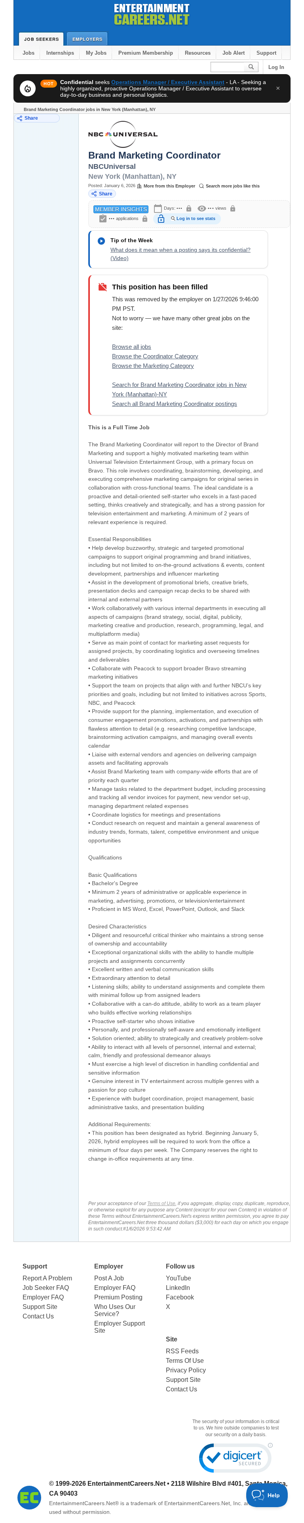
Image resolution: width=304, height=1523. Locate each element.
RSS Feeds (182, 1351)
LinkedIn (178, 1287)
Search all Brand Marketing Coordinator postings (174, 403)
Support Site (40, 1306)
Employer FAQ (43, 1297)
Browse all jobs (131, 346)
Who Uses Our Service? (114, 1310)
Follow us (180, 1266)
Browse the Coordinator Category (155, 356)
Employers (87, 39)
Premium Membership (145, 53)
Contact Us (38, 1316)
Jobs (28, 53)
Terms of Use (161, 1203)
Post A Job (109, 1278)
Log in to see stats (196, 218)
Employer (108, 1266)
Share (31, 118)
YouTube (178, 1278)
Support (266, 53)
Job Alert (233, 53)
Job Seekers (41, 39)
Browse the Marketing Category (153, 365)
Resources (198, 53)
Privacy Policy (186, 1370)
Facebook (180, 1297)
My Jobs (96, 53)
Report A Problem (47, 1278)
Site (171, 1339)
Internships (60, 53)
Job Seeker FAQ (46, 1287)
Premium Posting (118, 1297)
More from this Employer (169, 186)
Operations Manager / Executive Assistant (167, 82)
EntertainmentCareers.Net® (84, 1503)
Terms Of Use (185, 1360)
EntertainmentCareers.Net (126, 1483)
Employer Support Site (119, 1327)
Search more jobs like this (233, 186)
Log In (276, 67)
